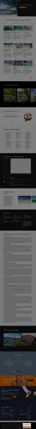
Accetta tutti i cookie (26, 427)
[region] (18, 425)
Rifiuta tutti (26, 425)
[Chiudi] (35, 425)
